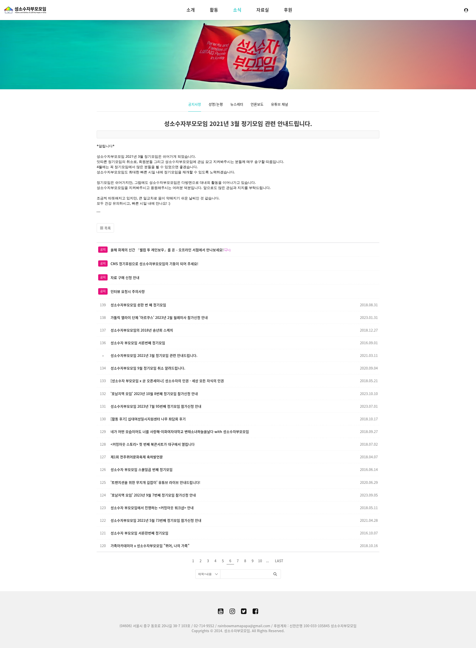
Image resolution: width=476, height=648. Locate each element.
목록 (107, 227)
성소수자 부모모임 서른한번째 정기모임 (139, 532)
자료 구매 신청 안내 (125, 277)
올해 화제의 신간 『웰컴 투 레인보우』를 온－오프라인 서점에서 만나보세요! (167, 249)
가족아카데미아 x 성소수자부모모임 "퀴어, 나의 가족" (150, 545)
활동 (214, 9)
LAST (279, 560)
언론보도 (257, 104)
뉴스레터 (236, 104)
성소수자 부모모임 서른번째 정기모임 (138, 342)
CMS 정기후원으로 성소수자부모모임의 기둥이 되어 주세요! (154, 263)
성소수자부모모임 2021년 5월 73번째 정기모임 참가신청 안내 (156, 520)
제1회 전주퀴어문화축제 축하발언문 (137, 456)
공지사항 (194, 104)
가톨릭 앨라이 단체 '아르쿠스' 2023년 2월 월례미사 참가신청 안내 (159, 317)
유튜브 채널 (279, 104)
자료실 (262, 9)
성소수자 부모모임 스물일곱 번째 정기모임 (142, 469)
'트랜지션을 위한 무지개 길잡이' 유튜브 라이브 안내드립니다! (155, 482)
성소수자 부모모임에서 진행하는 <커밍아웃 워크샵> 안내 (152, 507)
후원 (288, 9)
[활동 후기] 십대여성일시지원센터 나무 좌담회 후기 (148, 418)
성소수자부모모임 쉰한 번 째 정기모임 (138, 304)
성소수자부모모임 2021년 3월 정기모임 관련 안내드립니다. (238, 123)
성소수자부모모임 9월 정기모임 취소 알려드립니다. (148, 368)
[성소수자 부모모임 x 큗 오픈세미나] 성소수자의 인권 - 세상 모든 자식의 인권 (167, 380)
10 (260, 560)
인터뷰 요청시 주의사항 (128, 291)
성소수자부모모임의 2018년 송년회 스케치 (142, 330)
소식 (237, 9)
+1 (229, 250)
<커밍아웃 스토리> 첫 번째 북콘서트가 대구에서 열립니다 (153, 444)
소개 (190, 9)
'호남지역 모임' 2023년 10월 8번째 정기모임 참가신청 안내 (154, 393)
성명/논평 (215, 104)
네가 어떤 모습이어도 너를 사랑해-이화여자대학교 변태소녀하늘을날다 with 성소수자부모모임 (180, 431)
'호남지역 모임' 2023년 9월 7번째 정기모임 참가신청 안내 (153, 495)
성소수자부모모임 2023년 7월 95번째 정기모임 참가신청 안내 (156, 406)
